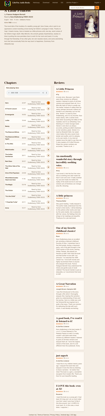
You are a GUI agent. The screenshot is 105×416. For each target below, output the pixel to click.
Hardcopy (36, 2)
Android (55, 2)
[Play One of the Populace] (48, 173)
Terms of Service (43, 415)
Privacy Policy (55, 415)
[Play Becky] (48, 126)
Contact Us (32, 415)
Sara (6, 103)
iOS (62, 2)
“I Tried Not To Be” (11, 202)
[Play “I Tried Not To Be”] (48, 202)
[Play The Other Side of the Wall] (48, 167)
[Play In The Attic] (48, 143)
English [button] (97, 2)
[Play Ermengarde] (48, 114)
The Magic (9, 184)
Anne (7, 208)
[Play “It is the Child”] (48, 196)
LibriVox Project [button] (71, 2)
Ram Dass (8, 161)
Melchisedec (9, 149)
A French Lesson (11, 109)
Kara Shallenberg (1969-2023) (21, 17)
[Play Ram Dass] (48, 161)
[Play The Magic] (48, 184)
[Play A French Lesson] (48, 108)
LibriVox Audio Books (21, 2)
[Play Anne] (48, 208)
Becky (7, 126)
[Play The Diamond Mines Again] (48, 138)
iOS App (73, 415)
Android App (65, 415)
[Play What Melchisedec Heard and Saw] (48, 178)
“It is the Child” (10, 196)
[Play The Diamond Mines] (48, 132)
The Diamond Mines (12, 132)
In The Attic (9, 144)
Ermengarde (9, 114)
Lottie (7, 120)
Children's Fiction (25, 19)
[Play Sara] (48, 103)
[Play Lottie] (48, 120)
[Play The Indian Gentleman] (48, 155)
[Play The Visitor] (48, 190)
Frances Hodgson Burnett (15, 14)
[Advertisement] (52, 63)
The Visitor (9, 190)
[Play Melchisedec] (48, 149)
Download (46, 2)
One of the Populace (12, 173)
